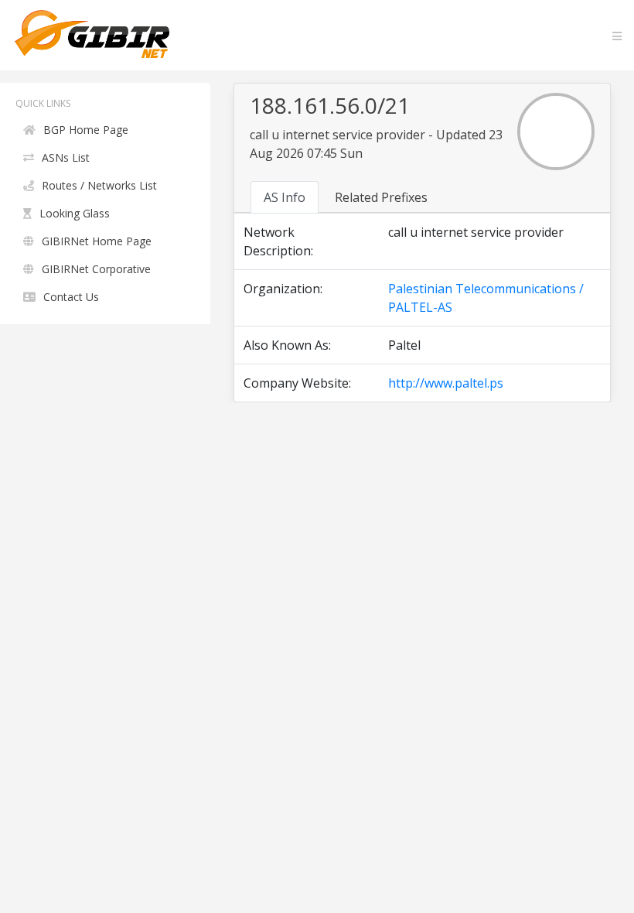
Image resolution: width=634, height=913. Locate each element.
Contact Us (71, 296)
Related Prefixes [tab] (381, 197)
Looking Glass (74, 213)
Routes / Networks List (99, 185)
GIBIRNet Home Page (97, 241)
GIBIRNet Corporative (96, 269)
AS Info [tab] (284, 197)
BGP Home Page (85, 129)
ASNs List (66, 157)
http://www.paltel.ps (445, 383)
